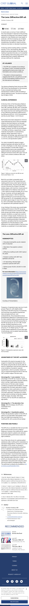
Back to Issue (5, 11)
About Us (14, 570)
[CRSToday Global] (8, 3)
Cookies (14, 565)
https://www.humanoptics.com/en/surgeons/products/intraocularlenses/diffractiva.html (14, 273)
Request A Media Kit (14, 574)
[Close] (26, 589)
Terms (14, 561)
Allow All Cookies (14, 601)
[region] (14, 596)
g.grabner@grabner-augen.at (14, 516)
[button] (6, 474)
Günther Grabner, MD (12, 507)
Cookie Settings (14, 598)
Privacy (14, 556)
